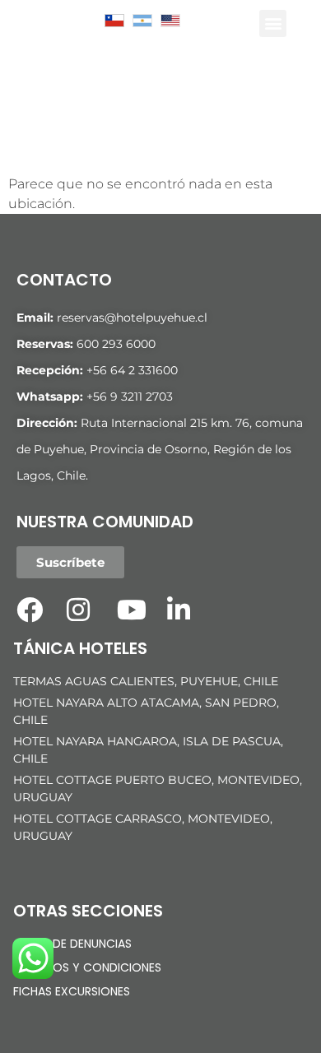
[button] (272, 23)
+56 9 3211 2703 (129, 396)
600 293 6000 (116, 343)
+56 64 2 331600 (132, 370)
